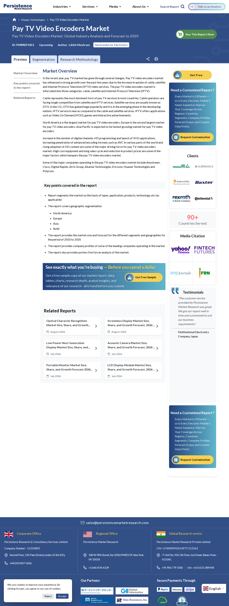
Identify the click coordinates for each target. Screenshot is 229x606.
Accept (62, 596)
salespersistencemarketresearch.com (117, 522)
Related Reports (24, 97)
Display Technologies (33, 19)
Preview (20, 59)
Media (113, 6)
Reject (48, 596)
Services (88, 6)
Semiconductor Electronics (111, 44)
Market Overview (25, 73)
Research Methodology (79, 59)
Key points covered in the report (27, 85)
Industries (60, 6)
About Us (139, 6)
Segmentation (43, 59)
